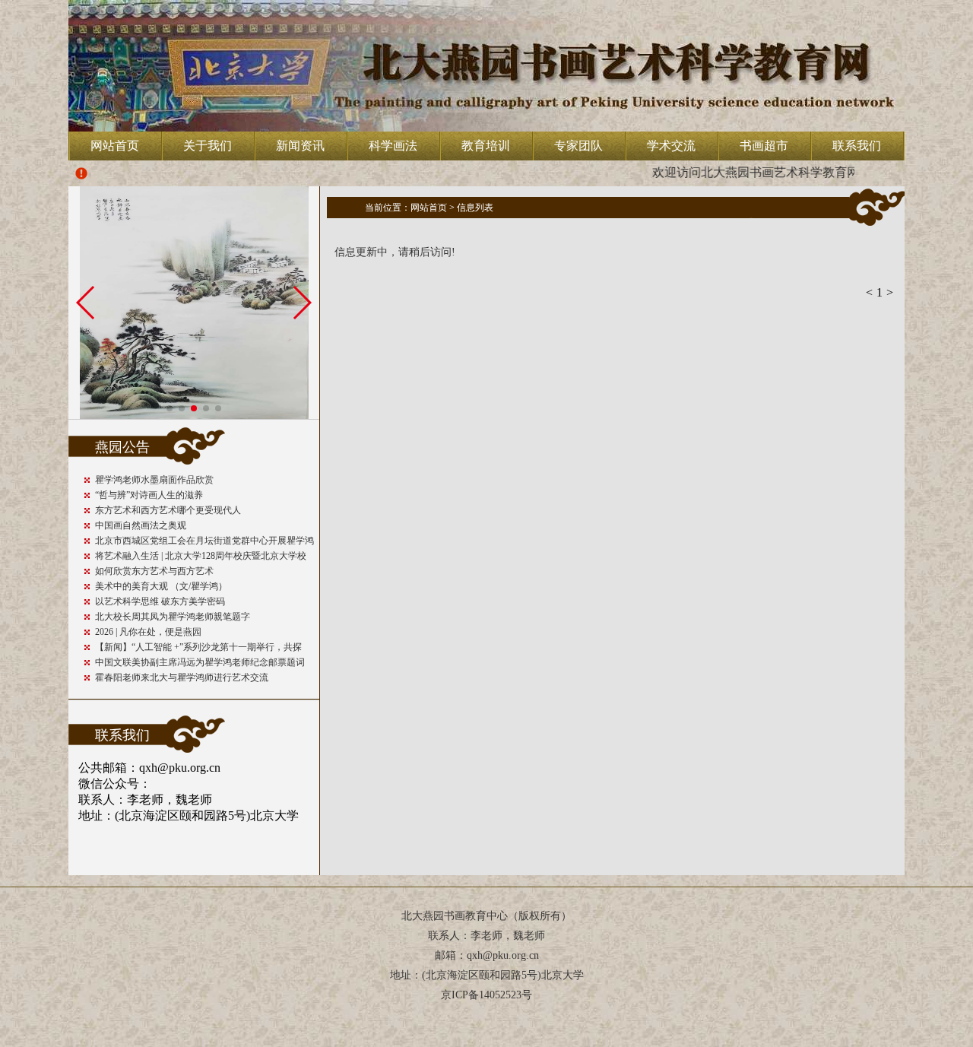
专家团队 (578, 145)
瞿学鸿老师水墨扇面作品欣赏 (154, 479)
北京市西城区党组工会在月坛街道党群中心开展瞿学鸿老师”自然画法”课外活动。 (204, 541)
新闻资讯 (300, 145)
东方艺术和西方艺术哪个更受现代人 (168, 510)
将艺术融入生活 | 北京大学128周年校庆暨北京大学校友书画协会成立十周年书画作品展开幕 (200, 556)
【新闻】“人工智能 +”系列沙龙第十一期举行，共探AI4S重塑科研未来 (198, 648)
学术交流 (671, 145)
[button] (169, 408)
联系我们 (856, 145)
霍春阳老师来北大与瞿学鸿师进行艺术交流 (181, 677)
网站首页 (114, 145)
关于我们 (207, 145)
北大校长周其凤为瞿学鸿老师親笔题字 (172, 616)
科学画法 (393, 145)
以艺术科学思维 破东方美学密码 (160, 601)
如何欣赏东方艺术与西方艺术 (154, 571)
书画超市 (764, 145)
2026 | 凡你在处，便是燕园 (148, 632)
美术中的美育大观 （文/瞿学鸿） (161, 586)
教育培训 (485, 145)
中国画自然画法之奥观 (140, 525)
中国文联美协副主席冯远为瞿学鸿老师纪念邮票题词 (200, 662)
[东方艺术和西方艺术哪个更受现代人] (194, 414)
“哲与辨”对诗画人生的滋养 (149, 495)
